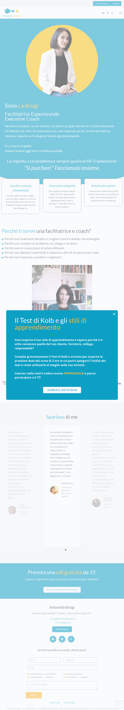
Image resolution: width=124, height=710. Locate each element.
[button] (62, 390)
